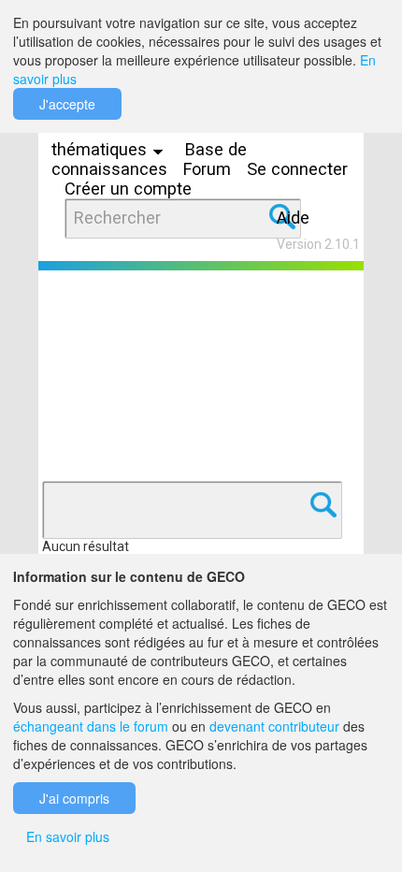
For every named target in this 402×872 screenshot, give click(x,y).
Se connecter (297, 169)
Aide (293, 217)
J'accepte (67, 103)
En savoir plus (67, 836)
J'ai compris (74, 798)
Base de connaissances (149, 159)
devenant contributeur (274, 726)
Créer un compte (128, 188)
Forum (207, 169)
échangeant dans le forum (90, 726)
